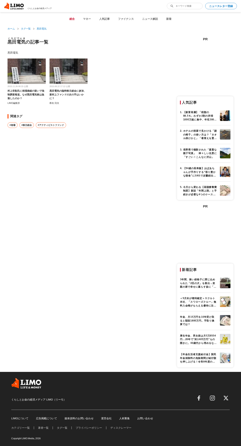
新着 (169, 18)
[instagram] (212, 398)
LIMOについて (19, 418)
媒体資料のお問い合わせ (79, 418)
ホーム (11, 28)
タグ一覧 (26, 28)
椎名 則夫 (54, 103)
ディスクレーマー (120, 427)
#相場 (12, 125)
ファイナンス (126, 18)
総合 (72, 18)
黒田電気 (42, 28)
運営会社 (106, 418)
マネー (87, 18)
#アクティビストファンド (51, 125)
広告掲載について (46, 418)
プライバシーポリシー (89, 427)
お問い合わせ (145, 418)
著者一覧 (43, 427)
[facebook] (199, 398)
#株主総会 (26, 125)
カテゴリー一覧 (20, 427)
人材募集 (124, 418)
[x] (226, 398)
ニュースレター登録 (221, 6)
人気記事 (104, 18)
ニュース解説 (150, 18)
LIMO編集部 (14, 103)
